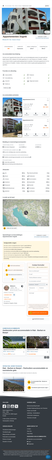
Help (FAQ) (29, 433)
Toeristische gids (7, 432)
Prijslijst (27, 114)
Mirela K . (8, 31)
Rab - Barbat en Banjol (17, 5)
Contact (29, 428)
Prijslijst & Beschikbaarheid (15, 270)
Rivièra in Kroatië (7, 439)
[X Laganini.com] (16, 406)
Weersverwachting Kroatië (33, 405)
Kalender (35, 114)
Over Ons (29, 431)
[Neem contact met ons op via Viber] (14, 295)
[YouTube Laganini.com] (12, 406)
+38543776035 (7, 299)
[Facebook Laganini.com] (4, 406)
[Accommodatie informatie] (24, 352)
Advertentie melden (38, 319)
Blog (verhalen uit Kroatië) (9, 434)
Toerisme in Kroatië (31, 417)
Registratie (31, 444)
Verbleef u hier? (43, 37)
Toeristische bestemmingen (9, 429)
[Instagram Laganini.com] (8, 406)
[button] (26, 212)
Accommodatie (8, 5)
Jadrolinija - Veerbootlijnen (33, 413)
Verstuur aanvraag (15, 265)
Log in (29, 441)
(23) (48, 32)
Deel (47, 5)
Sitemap (12, 420)
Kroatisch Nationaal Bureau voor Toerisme (37, 408)
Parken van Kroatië (31, 410)
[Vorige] (5, 342)
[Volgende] (23, 342)
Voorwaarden (6, 420)
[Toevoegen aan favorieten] (24, 337)
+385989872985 (8, 295)
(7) (20, 135)
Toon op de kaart (11, 228)
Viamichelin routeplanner (33, 415)
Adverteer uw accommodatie (35, 439)
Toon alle (7, 87)
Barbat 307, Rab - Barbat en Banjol (11, 39)
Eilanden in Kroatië (7, 441)
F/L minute (44, 114)
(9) (20, 114)
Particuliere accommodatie (9, 436)
